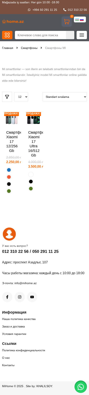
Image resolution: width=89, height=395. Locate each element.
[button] (7, 35)
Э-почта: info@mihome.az (19, 283)
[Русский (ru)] (82, 19)
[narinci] (9, 177)
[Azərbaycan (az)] (77, 19)
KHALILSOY (44, 386)
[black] (9, 184)
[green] (9, 191)
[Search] (70, 35)
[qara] (31, 181)
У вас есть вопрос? (15, 245)
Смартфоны (29, 48)
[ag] (31, 174)
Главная (7, 48)
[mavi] (9, 170)
